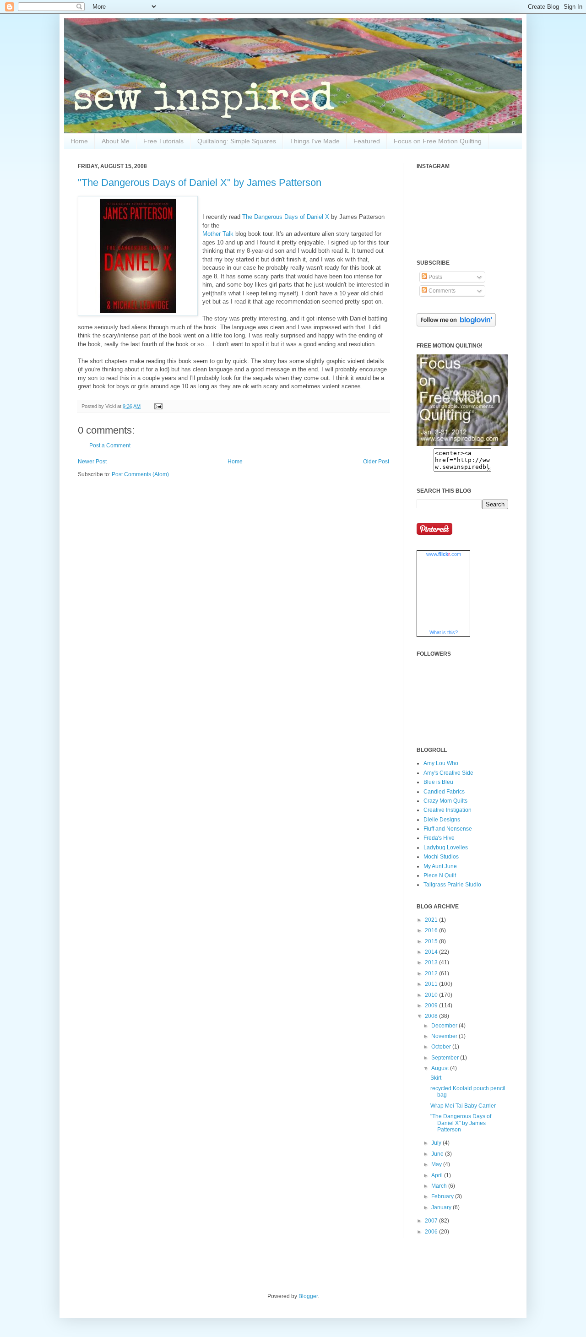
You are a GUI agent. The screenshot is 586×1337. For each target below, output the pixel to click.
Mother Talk (217, 233)
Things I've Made (315, 141)
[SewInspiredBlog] (462, 444)
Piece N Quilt (439, 875)
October (441, 1047)
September (445, 1057)
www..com (443, 554)
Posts (434, 277)
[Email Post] (157, 406)
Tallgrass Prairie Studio (452, 884)
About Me (116, 141)
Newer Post (92, 461)
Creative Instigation (447, 810)
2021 (432, 920)
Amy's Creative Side (448, 773)
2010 (432, 995)
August (440, 1068)
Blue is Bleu (438, 782)
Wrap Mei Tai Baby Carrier (463, 1106)
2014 (432, 952)
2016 (432, 930)
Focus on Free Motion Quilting (438, 141)
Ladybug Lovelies (445, 847)
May (437, 1164)
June (438, 1154)
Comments (441, 291)
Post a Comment (109, 445)
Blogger (308, 1296)
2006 (432, 1231)
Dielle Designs (441, 819)
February (443, 1196)
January (442, 1207)
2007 (432, 1220)
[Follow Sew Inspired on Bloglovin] (456, 324)
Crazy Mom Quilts (445, 801)
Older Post (376, 461)
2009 (432, 1005)
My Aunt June (440, 866)
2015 (432, 941)
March (439, 1186)
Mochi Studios (441, 856)
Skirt (435, 1078)
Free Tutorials (163, 141)
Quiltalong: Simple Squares (236, 141)
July (437, 1143)
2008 (432, 1016)
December (445, 1025)
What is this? (443, 632)
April (437, 1175)
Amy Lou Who (440, 763)
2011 (432, 984)
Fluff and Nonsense (447, 829)
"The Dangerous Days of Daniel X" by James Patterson (199, 182)
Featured (366, 141)
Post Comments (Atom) (140, 474)
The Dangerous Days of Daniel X (285, 216)
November (445, 1036)
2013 (432, 962)
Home (79, 141)
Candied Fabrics (444, 791)
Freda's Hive (439, 838)
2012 (432, 973)
